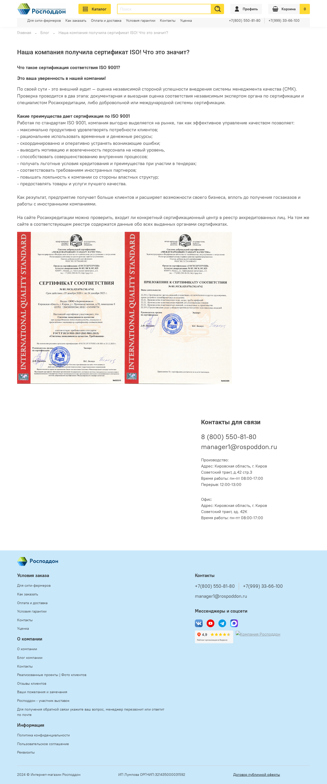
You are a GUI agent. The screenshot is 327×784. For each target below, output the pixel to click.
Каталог (99, 9)
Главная (24, 32)
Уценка (186, 20)
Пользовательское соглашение (43, 744)
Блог (44, 32)
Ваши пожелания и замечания (42, 692)
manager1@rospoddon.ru (239, 446)
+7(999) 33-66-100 (284, 20)
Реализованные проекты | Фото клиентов (51, 674)
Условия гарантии (140, 20)
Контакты (168, 20)
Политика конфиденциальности (43, 735)
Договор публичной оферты (256, 774)
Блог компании (29, 657)
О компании (27, 649)
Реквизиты (26, 752)
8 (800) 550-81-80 (228, 436)
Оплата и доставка (106, 20)
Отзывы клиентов (31, 683)
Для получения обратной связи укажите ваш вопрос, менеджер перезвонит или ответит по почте (90, 712)
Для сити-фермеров (44, 20)
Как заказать (75, 20)
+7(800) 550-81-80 (245, 20)
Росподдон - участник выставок (43, 700)
